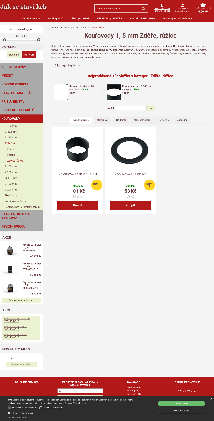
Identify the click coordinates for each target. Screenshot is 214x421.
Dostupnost (9, 46)
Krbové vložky (14, 67)
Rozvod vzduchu (15, 84)
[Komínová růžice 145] (61, 92)
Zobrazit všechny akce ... (21, 300)
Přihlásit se (183, 9)
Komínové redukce (15, 201)
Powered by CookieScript (17, 418)
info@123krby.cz (162, 11)
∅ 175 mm (11, 178)
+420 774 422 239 (162, 8)
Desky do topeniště (18, 110)
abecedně (182, 120)
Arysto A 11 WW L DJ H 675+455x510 (32, 266)
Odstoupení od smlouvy (177, 18)
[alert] (107, 408)
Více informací (79, 403)
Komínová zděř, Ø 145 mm (137, 86)
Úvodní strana (31, 18)
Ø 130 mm (11, 137)
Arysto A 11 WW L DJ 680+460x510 (32, 285)
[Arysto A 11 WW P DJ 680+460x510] (10, 250)
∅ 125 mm (11, 131)
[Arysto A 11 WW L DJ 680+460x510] (10, 288)
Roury (10, 149)
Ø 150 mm (11, 166)
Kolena (11, 154)
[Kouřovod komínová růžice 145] (130, 149)
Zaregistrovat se (182, 11)
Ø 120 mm (11, 125)
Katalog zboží (55, 18)
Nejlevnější (102, 120)
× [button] (211, 399)
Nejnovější (164, 120)
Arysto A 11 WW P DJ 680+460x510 (32, 247)
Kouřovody (11, 119)
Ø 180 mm (11, 183)
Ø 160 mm (11, 172)
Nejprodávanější (142, 120)
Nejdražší (121, 120)
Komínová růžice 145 (81, 86)
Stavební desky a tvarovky (16, 216)
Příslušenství (13, 101)
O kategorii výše (65, 65)
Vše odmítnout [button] (181, 411)
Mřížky (7, 76)
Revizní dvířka (13, 226)
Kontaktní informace (142, 18)
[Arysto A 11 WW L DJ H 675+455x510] (10, 269)
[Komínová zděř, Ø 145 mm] (114, 92)
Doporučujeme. (81, 120)
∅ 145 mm (11, 143)
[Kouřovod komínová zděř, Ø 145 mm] (77, 149)
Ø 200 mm (11, 189)
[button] (72, 412)
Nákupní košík (80, 18)
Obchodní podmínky (109, 18)
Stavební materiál (17, 93)
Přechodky (11, 195)
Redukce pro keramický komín (22, 206)
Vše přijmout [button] (181, 404)
